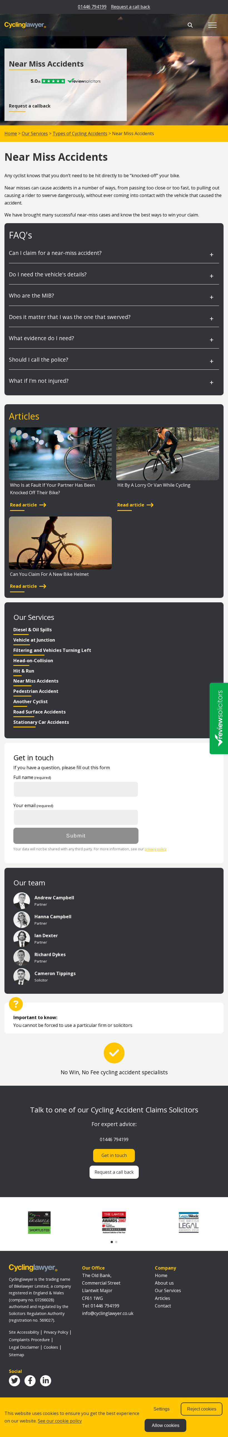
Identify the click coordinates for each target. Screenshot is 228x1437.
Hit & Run (23, 671)
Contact (163, 1306)
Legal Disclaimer (24, 1347)
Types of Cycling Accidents (80, 133)
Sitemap (16, 1354)
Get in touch (114, 1155)
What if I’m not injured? (38, 380)
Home (10, 133)
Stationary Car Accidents (41, 722)
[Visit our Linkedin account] (45, 1380)
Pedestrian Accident (35, 691)
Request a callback (30, 106)
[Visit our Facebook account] (30, 1380)
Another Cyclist (30, 701)
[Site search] (190, 25)
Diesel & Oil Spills (32, 630)
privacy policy (155, 848)
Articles (162, 1298)
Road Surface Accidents (39, 712)
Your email (24, 805)
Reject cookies (201, 1409)
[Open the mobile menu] (212, 25)
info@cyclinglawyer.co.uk (107, 1313)
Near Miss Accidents (35, 681)
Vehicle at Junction (34, 640)
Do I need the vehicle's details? (47, 274)
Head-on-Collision (33, 660)
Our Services (35, 133)
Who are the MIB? (31, 295)
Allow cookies (165, 1425)
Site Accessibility (24, 1332)
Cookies (51, 1347)
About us (164, 1283)
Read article (23, 505)
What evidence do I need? (41, 338)
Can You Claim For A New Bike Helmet (49, 574)
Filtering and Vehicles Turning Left (52, 650)
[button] (112, 1242)
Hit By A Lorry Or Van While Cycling (153, 485)
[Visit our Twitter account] (14, 1380)
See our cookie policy (60, 1421)
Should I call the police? (38, 359)
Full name (23, 777)
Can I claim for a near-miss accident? (55, 253)
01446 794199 (92, 7)
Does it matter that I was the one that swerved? (69, 317)
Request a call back (130, 7)
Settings (161, 1409)
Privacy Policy (56, 1332)
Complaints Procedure (29, 1339)
